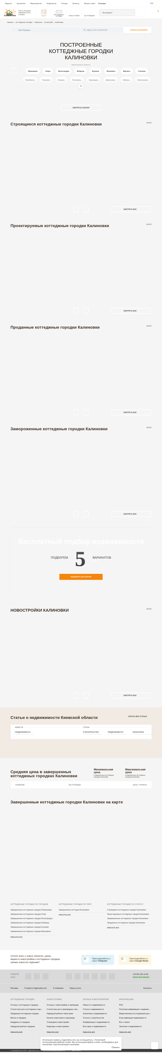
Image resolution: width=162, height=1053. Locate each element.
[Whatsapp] (37, 976)
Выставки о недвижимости (94, 1026)
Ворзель (126, 71)
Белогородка (63, 71)
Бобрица (80, 71)
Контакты (147, 988)
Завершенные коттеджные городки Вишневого (31, 931)
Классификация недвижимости (132, 1018)
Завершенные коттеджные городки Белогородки (32, 918)
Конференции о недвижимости (96, 1022)
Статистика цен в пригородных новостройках (66, 1009)
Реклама (14, 988)
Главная (10, 22)
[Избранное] (148, 12)
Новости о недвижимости (94, 1005)
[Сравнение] (154, 1045)
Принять (116, 1047)
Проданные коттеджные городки (25, 1013)
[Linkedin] (112, 976)
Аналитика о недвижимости (95, 1013)
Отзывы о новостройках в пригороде (63, 1005)
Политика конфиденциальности (54, 1050)
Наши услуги (75, 988)
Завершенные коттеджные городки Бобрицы (30, 923)
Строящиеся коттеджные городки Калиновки (126, 910)
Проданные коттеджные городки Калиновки (126, 923)
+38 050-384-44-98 (140, 974)
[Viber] (28, 976)
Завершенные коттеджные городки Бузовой (30, 927)
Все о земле (124, 1022)
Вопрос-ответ (89, 3)
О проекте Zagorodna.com (35, 988)
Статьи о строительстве (93, 1018)
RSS (121, 1005)
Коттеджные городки (24, 22)
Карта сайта (76, 1050)
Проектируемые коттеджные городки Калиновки (128, 914)
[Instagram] (86, 976)
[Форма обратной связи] (103, 976)
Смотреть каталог (81, 108)
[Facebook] (69, 976)
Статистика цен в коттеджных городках (28, 1009)
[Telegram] (45, 976)
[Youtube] (95, 976)
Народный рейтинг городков (23, 1026)
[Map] (81, 850)
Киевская (38, 22)
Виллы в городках (18, 1018)
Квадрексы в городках (20, 1022)
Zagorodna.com (69, 1040)
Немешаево (33, 71)
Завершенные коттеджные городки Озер (28, 914)
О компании (58, 988)
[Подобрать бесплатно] (141, 12)
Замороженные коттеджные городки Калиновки (127, 918)
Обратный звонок (141, 977)
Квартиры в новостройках (58, 1026)
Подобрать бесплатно (81, 577)
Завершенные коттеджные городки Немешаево (31, 910)
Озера (47, 71)
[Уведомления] (156, 12)
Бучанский (48, 22)
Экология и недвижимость (130, 1026)
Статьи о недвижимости (93, 1009)
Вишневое (111, 71)
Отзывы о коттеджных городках (24, 1005)
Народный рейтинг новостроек (60, 1013)
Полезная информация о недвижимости (136, 1009)
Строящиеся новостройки (58, 1022)
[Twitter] (78, 976)
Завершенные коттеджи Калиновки (74, 910)
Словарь (102, 3)
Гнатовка (141, 71)
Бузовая (95, 71)
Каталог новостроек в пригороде (61, 1018)
